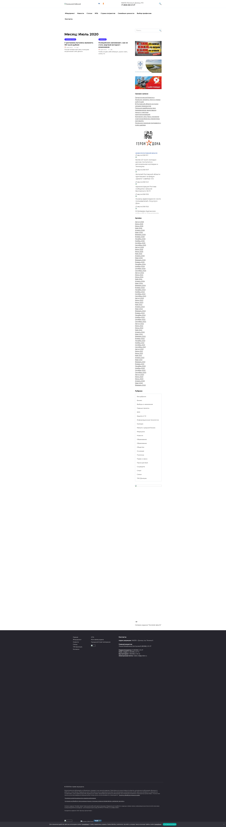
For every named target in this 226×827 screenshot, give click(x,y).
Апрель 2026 (140, 230)
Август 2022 (139, 324)
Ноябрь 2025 (140, 241)
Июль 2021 (139, 351)
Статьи (89, 13)
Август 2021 (139, 349)
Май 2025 (138, 254)
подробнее (85, 824)
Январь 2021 (139, 364)
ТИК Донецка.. (142, 478)
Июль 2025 (139, 249)
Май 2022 (138, 330)
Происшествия (142, 463)
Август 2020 (139, 374)
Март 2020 (139, 383)
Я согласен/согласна (170, 824)
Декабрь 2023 (140, 290)
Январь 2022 (140, 338)
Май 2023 (138, 304)
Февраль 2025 (140, 260)
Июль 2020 (139, 377)
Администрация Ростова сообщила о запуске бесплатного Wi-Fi (146, 189)
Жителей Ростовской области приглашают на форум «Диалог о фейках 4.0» (148, 176)
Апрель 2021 (139, 357)
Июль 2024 (139, 275)
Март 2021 (138, 360)
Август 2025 (139, 247)
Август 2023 (139, 298)
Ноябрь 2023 (140, 292)
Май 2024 (138, 279)
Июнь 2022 (139, 328)
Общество (140, 447)
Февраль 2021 (140, 362)
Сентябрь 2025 (140, 245)
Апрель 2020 (140, 381)
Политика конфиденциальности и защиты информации (80, 798)
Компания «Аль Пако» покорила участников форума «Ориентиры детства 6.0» (147, 119)
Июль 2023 (139, 300)
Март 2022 (139, 334)
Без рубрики (141, 396)
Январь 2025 (140, 262)
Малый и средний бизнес (146, 428)
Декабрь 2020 (140, 366)
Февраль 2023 (140, 311)
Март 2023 (139, 309)
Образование (142, 439)
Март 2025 (139, 258)
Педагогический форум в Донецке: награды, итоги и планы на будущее (147, 100)
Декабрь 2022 (140, 315)
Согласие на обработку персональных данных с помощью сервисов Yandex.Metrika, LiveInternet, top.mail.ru (94, 801)
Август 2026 (139, 222)
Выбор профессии (144, 13)
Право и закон (142, 459)
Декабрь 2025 (140, 239)
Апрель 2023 (140, 307)
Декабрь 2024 (140, 264)
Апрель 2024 (140, 281)
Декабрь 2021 (140, 340)
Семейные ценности (126, 13)
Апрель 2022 (140, 332)
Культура (140, 424)
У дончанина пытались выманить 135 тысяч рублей (78, 44)
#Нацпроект (70, 13)
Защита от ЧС (141, 416)
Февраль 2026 (140, 234)
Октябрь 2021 (140, 345)
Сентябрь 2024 (140, 270)
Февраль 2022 (140, 336)
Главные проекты (143, 408)
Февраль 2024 (140, 285)
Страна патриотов (108, 13)
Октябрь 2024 (140, 268)
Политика (140, 455)
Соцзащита (141, 466)
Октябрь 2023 (140, 294)
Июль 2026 (139, 224)
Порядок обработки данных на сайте (129, 795)
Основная (140, 451)
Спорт (139, 470)
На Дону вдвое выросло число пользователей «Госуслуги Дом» (148, 201)
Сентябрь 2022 (140, 321)
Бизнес (139, 400)
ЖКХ (138, 412)
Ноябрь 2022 (140, 317)
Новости (80, 13)
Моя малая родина (97, 639)
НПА (96, 13)
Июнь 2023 (139, 302)
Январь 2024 (140, 287)
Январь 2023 (140, 313)
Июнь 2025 (139, 251)
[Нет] (224, 824)
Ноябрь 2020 (140, 368)
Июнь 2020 (139, 379)
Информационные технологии (148, 420)
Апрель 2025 (140, 256)
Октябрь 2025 (140, 243)
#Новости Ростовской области (146, 153)
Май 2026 (138, 228)
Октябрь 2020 (140, 370)
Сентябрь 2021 (140, 347)
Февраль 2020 (140, 385)
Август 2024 (139, 273)
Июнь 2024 (139, 277)
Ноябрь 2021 (139, 343)
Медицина (141, 431)
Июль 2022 (139, 326)
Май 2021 (138, 355)
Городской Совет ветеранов (100, 642)
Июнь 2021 (139, 353)
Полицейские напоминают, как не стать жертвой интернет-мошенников (113, 45)
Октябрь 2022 (140, 319)
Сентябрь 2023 (140, 296)
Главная (75, 637)
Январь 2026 (140, 237)
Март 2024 (139, 283)
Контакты (69, 19)
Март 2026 (139, 232)
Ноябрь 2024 (140, 266)
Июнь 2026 (139, 226)
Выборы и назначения (145, 404)
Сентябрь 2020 (140, 372)
